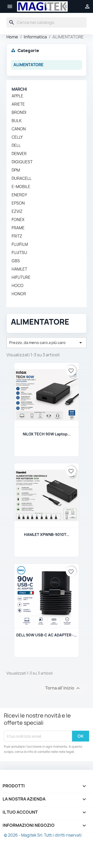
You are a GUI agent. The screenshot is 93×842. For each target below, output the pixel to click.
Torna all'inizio (63, 688)
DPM (16, 170)
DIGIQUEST (22, 162)
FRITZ (17, 236)
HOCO (18, 285)
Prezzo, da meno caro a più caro (46, 343)
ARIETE (18, 104)
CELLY (17, 137)
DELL (16, 145)
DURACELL (22, 178)
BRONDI (19, 112)
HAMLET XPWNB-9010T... (46, 534)
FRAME (18, 228)
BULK (17, 120)
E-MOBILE (21, 186)
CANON (19, 129)
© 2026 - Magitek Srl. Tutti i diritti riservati (43, 835)
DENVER (19, 153)
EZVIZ (17, 211)
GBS (16, 261)
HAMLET (19, 269)
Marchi (19, 89)
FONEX (18, 219)
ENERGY (19, 195)
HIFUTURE (21, 277)
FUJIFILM (20, 244)
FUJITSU (19, 252)
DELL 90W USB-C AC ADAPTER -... (46, 635)
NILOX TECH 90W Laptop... (47, 434)
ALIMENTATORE (28, 65)
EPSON (18, 203)
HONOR (19, 294)
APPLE (17, 96)
